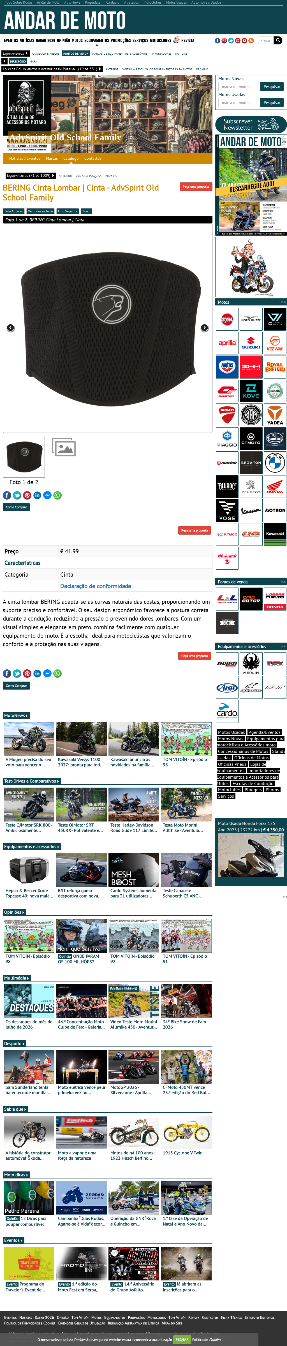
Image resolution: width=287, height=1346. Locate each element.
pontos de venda (75, 53)
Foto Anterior (13, 211)
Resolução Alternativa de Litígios (133, 1323)
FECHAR (182, 1339)
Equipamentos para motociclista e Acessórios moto (250, 742)
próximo (202, 68)
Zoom (86, 211)
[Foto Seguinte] (170, 328)
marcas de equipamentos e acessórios (119, 53)
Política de (206, 1339)
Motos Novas (230, 738)
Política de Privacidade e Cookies (29, 1323)
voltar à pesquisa (88, 175)
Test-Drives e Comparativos (30, 781)
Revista (187, 40)
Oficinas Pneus (232, 764)
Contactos (92, 158)
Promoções (121, 40)
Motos (96, 1317)
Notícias (25, 1317)
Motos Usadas (231, 732)
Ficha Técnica (231, 1317)
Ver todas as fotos (40, 211)
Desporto (13, 1043)
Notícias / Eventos (24, 158)
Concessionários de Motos (243, 751)
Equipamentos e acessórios (30, 846)
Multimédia (15, 978)
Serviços (226, 796)
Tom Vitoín (80, 1317)
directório (18, 61)
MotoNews (14, 715)
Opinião (63, 40)
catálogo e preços (45, 53)
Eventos (11, 40)
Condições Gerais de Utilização (81, 1323)
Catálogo (71, 158)
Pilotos (272, 789)
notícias (181, 53)
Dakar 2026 (45, 40)
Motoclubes (160, 40)
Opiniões (12, 912)
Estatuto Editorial (259, 1317)
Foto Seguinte (67, 211)
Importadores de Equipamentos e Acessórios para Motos (248, 777)
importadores (161, 53)
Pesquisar (272, 86)
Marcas (52, 158)
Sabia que (13, 1109)
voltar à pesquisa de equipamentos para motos (157, 68)
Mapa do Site (172, 1323)
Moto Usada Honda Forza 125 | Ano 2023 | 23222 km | (251, 826)
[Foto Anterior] (45, 328)
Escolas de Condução (253, 783)
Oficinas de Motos (251, 757)
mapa (33, 61)
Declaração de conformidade (95, 586)
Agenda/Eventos (265, 732)
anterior (112, 68)
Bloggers (253, 789)
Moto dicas (14, 1174)
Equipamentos (114, 1317)
